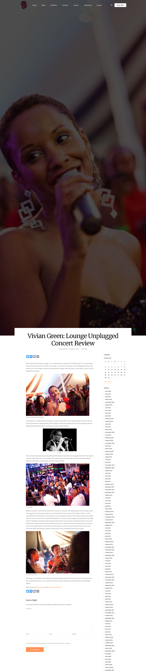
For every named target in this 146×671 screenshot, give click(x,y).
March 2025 (108, 399)
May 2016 (108, 479)
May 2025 (108, 394)
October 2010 (109, 643)
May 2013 (108, 566)
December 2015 (109, 487)
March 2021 (108, 429)
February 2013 (109, 574)
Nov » (110, 382)
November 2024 (109, 402)
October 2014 (109, 520)
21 (121, 372)
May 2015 (108, 503)
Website (74, 634)
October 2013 (109, 552)
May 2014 (108, 533)
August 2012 (108, 588)
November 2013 (109, 550)
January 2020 (109, 440)
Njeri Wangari (63, 349)
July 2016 (108, 473)
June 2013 (108, 563)
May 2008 (108, 659)
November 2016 (109, 465)
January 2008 (109, 667)
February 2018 (109, 451)
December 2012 (109, 577)
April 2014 (108, 536)
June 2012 (108, 593)
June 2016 (108, 476)
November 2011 (109, 613)
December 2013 (109, 547)
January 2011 (109, 640)
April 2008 (108, 662)
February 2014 (109, 541)
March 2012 (108, 602)
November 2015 (109, 489)
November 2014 (109, 517)
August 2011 (108, 621)
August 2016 (108, 470)
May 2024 (108, 413)
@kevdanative (40, 587)
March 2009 (108, 648)
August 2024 (108, 405)
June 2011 (108, 626)
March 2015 (108, 509)
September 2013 (109, 555)
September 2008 (110, 651)
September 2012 (109, 585)
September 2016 (109, 468)
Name (28, 634)
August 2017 (108, 457)
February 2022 (109, 418)
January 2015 (109, 514)
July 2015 (108, 498)
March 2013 (108, 571)
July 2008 (108, 654)
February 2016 (109, 484)
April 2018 (108, 446)
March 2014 (108, 539)
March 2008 (108, 664)
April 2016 (108, 481)
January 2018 (109, 454)
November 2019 (109, 443)
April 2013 (108, 569)
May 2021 (108, 427)
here (82, 363)
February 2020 (109, 438)
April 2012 (108, 599)
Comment (29, 608)
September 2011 (109, 618)
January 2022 (109, 421)
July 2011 (107, 623)
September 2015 (109, 492)
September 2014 (109, 522)
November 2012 (109, 580)
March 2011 (108, 634)
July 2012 (108, 591)
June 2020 (108, 435)
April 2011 (108, 632)
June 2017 (108, 459)
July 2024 (108, 407)
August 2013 (108, 558)
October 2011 (109, 615)
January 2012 (109, 607)
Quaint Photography (54, 587)
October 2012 (109, 582)
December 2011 (109, 610)
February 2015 (109, 511)
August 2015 (108, 495)
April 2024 (108, 416)
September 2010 (109, 645)
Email (50, 634)
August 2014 (108, 525)
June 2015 (108, 500)
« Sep (105, 382)
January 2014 (109, 544)
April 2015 (108, 506)
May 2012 (108, 596)
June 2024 (108, 410)
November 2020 (109, 432)
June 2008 (108, 656)
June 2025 (108, 391)
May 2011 (108, 629)
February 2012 (109, 604)
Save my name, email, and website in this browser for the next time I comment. (49, 643)
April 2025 (108, 397)
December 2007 (109, 670)
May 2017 (108, 462)
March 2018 (108, 448)
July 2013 (108, 561)
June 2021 (108, 424)
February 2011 (109, 637)
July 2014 (108, 528)
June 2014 (108, 530)
